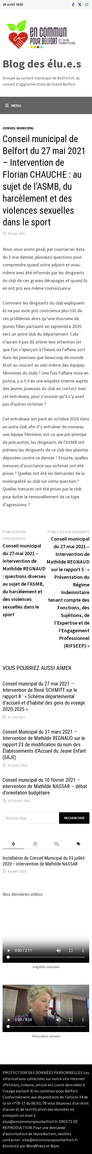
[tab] (13, 844)
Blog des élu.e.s (42, 64)
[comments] (57, 844)
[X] (80, 4)
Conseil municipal (18, 128)
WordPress (35, 1145)
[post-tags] (78, 844)
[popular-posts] (13, 844)
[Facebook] (74, 4)
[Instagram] (86, 4)
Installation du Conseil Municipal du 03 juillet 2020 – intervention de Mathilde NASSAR (44, 861)
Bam (55, 1145)
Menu (16, 105)
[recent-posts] (35, 844)
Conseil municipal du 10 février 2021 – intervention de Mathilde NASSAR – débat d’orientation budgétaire (45, 786)
